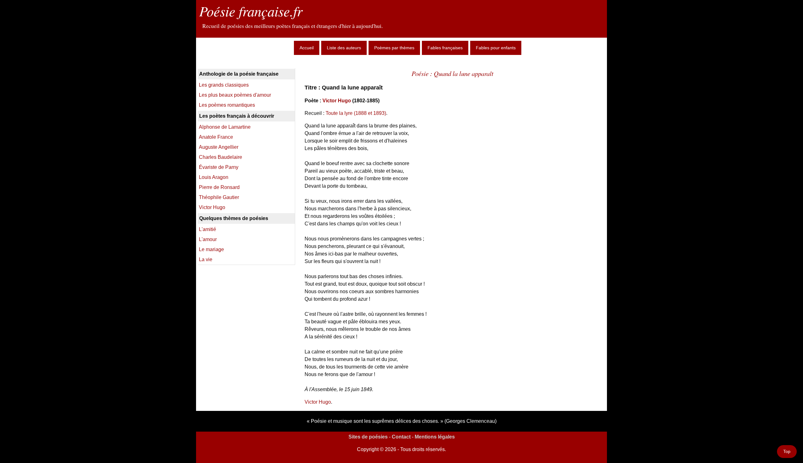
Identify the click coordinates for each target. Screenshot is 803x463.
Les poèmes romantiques (227, 105)
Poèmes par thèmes (394, 47)
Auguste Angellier (218, 147)
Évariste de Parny (218, 167)
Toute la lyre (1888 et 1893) (356, 113)
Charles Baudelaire (220, 157)
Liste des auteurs (344, 47)
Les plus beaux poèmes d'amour (235, 95)
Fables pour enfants (496, 47)
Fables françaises (445, 47)
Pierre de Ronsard (219, 187)
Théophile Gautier (219, 197)
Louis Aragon (213, 177)
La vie (205, 259)
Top (786, 451)
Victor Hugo (336, 100)
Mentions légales (435, 436)
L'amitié (207, 229)
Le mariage (211, 249)
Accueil (307, 47)
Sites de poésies (368, 436)
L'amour (208, 239)
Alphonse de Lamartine (225, 127)
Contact (401, 436)
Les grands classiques (224, 85)
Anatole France (216, 137)
